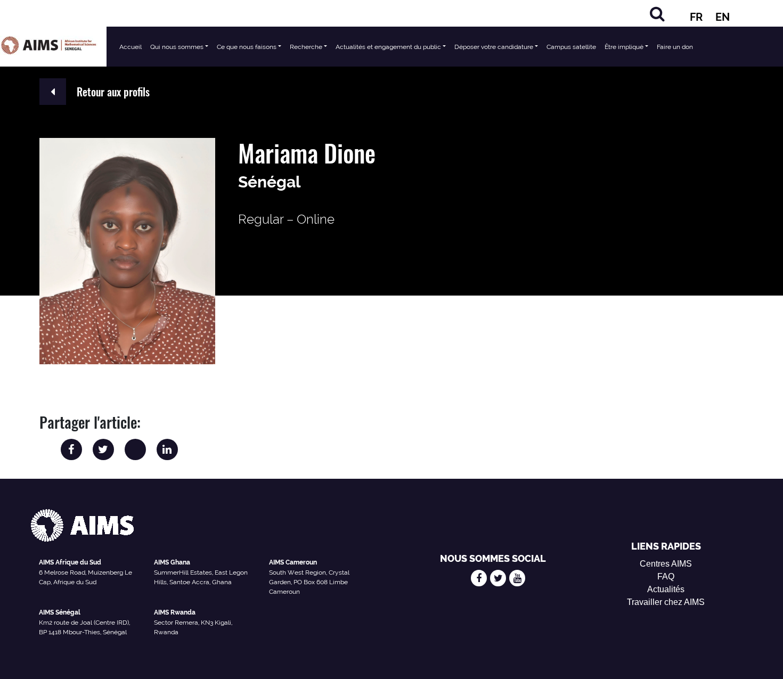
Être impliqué (624, 47)
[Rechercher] (657, 14)
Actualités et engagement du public (388, 47)
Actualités (665, 589)
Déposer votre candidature (493, 47)
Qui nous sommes (176, 47)
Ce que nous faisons (246, 47)
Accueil (130, 47)
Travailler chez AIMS (666, 602)
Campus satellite (571, 47)
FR (696, 17)
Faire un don (675, 47)
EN (722, 17)
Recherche (306, 47)
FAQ (665, 576)
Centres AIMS (666, 563)
